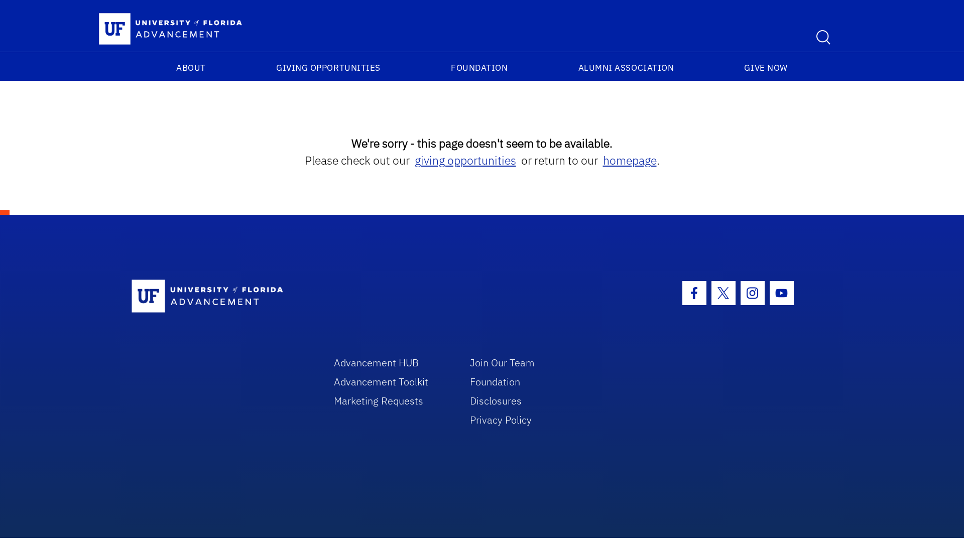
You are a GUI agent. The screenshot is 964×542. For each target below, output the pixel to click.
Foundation (479, 67)
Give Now (765, 67)
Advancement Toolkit (381, 381)
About (191, 67)
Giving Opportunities (328, 67)
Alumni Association (626, 67)
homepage (630, 160)
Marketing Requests (378, 401)
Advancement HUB (376, 362)
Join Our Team (502, 362)
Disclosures (496, 401)
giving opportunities (465, 160)
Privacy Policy (501, 420)
